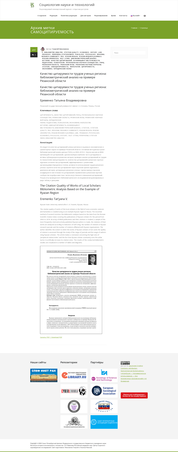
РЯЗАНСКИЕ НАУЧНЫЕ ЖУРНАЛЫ (88, 64)
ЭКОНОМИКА (47, 69)
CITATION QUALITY (71, 52)
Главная (134, 28)
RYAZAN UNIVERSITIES (50, 58)
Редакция (53, 16)
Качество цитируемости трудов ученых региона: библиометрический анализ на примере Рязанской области (73, 77)
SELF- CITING (65, 58)
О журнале (42, 16)
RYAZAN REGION (71, 56)
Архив (113, 16)
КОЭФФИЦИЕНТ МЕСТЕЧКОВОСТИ (86, 60)
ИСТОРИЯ (46, 60)
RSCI (62, 56)
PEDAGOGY (46, 54)
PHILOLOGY (79, 54)
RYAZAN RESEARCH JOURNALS (90, 56)
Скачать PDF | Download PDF (51, 337)
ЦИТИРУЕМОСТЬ (87, 67)
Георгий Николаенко (60, 49)
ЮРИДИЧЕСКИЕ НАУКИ (62, 69)
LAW (100, 52)
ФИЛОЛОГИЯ (75, 67)
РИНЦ (102, 62)
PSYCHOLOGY (90, 54)
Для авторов (85, 16)
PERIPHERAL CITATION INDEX (63, 54)
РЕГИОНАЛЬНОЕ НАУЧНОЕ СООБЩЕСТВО (82, 62)
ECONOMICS (84, 52)
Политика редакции (69, 16)
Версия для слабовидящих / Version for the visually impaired (134, 395)
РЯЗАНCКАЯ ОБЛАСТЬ (50, 64)
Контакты (123, 16)
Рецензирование (101, 16)
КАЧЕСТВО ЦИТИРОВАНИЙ (61, 60)
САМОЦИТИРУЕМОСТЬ (60, 67)
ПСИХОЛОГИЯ (59, 62)
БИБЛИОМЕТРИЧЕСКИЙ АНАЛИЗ (83, 58)
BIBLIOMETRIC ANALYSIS (53, 52)
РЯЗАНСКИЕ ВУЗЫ (67, 64)
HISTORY (93, 52)
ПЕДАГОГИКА (47, 62)
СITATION (46, 67)
